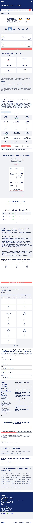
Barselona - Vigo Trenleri (5, 487)
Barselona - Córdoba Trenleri (26, 483)
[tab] (4, 32)
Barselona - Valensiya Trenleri (16, 451)
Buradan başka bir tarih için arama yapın (16, 190)
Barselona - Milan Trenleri (26, 473)
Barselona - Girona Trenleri (26, 485)
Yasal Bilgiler (16, 522)
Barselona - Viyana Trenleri (26, 475)
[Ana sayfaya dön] (2, 1)
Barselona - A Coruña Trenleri (5, 481)
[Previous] (3, 210)
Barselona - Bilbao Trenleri (15, 485)
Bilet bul (8, 60)
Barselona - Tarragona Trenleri (16, 453)
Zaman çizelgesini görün (8, 71)
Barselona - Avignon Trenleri (15, 477)
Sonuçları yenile (16, 164)
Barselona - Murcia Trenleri (26, 481)
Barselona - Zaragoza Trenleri (5, 477)
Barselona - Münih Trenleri (15, 475)
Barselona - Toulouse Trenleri (5, 453)
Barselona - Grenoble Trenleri (26, 477)
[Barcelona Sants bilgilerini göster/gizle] (31, 442)
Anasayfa (2, 491)
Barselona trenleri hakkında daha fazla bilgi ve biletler (8, 463)
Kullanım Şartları (21, 522)
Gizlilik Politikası (28, 522)
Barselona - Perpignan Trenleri (6, 479)
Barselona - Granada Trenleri (5, 483)
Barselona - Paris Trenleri (5, 473)
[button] (20, 10)
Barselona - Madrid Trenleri (5, 451)
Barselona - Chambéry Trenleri (6, 485)
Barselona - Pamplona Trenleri (16, 479)
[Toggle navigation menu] (31, 1)
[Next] (31, 29)
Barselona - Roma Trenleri (15, 473)
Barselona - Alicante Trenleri (26, 479)
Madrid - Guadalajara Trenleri (16, 487)
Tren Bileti (6, 491)
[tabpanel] (16, 276)
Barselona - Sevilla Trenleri (26, 451)
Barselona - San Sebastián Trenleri (16, 483)
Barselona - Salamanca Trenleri (16, 481)
